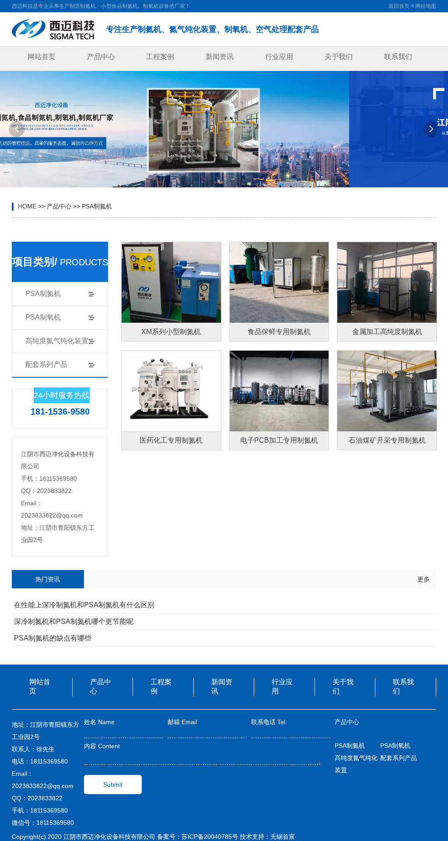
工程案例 (160, 56)
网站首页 (42, 56)
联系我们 (398, 56)
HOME (27, 206)
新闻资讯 (220, 56)
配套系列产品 (46, 364)
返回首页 (399, 6)
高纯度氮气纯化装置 (56, 341)
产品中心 (101, 56)
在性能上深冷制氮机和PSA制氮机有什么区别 (84, 605)
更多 (423, 579)
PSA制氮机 (97, 206)
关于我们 (339, 56)
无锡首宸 (282, 836)
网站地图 (425, 6)
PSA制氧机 (43, 317)
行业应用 (279, 56)
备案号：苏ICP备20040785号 (197, 836)
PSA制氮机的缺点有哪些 (52, 638)
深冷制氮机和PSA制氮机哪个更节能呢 (73, 621)
